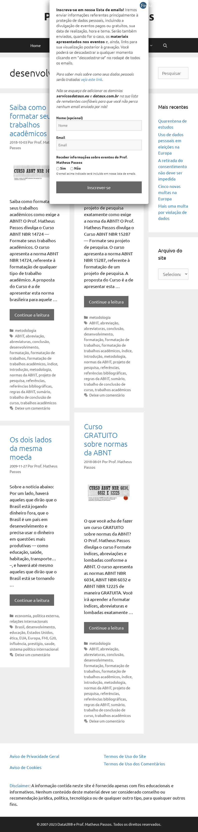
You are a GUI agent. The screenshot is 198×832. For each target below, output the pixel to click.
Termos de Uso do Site (125, 756)
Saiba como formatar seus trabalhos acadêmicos (32, 120)
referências (35, 380)
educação (17, 632)
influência (18, 643)
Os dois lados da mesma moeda (31, 448)
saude (49, 643)
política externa (46, 615)
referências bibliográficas (31, 386)
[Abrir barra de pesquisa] (165, 45)
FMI (45, 638)
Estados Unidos (40, 632)
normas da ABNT (23, 375)
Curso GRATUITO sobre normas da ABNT (105, 439)
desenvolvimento (24, 347)
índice (52, 363)
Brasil (19, 626)
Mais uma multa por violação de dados (173, 212)
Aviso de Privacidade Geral (34, 756)
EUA (22, 638)
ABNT (19, 336)
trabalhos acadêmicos (39, 402)
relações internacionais (29, 621)
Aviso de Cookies (26, 767)
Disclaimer (19, 785)
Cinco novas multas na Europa (169, 192)
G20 (53, 638)
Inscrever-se (99, 187)
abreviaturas (20, 341)
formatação (19, 352)
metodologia (25, 330)
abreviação (35, 336)
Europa (34, 638)
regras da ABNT (22, 391)
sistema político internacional (34, 649)
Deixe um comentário (32, 408)
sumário (43, 391)
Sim (62, 168)
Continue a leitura (31, 314)
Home (35, 45)
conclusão (40, 341)
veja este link (91, 79)
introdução (19, 369)
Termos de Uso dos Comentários (134, 763)
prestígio (35, 643)
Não (77, 168)
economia (23, 615)
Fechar (144, 5)
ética (14, 638)
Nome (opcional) (69, 118)
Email (60, 137)
